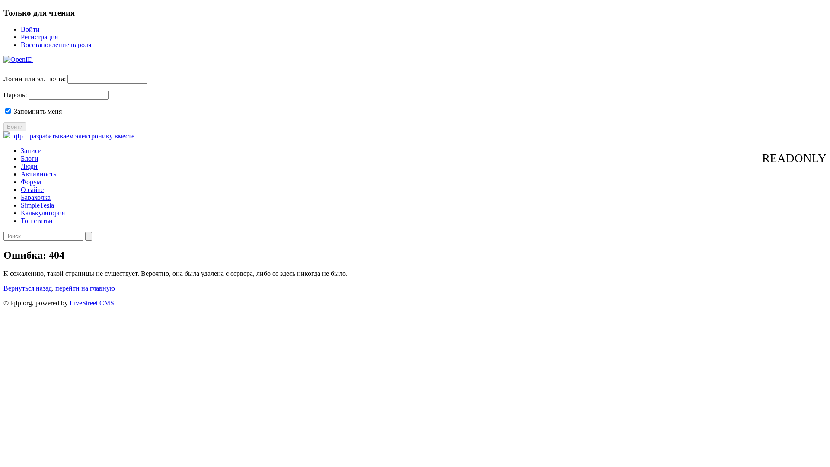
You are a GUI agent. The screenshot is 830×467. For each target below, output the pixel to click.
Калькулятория (43, 213)
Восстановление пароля (56, 44)
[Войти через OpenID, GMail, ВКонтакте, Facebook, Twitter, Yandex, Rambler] (18, 59)
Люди (29, 166)
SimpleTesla (37, 205)
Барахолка (36, 197)
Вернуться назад (27, 288)
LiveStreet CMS (92, 303)
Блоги (29, 158)
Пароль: (15, 95)
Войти (30, 29)
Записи (31, 150)
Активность (38, 174)
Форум (31, 182)
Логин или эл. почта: (34, 79)
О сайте (32, 189)
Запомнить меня (37, 111)
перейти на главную (85, 288)
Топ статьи (37, 220)
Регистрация (39, 37)
